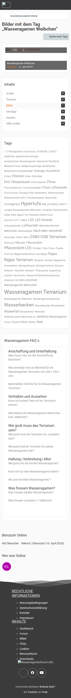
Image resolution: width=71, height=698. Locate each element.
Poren (52, 248)
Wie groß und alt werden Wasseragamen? (33, 463)
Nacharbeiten (25, 231)
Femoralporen (38, 182)
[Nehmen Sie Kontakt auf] (23, 672)
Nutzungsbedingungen (34, 602)
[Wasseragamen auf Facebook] (32, 672)
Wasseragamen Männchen (20, 285)
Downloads (27, 658)
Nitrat (19, 237)
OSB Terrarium (53, 236)
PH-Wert (37, 248)
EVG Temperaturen (17, 182)
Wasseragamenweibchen (46, 299)
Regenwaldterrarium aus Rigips (30, 254)
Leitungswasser (12, 225)
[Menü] (66, 5)
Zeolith (32, 322)
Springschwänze (44, 265)
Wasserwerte (27, 311)
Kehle (7, 215)
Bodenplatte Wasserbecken (18, 171)
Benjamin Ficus (12, 166)
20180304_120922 (46, 151)
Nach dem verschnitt (48, 231)
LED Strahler (43, 220)
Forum (24, 633)
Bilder (23, 638)
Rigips (52, 254)
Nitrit (26, 237)
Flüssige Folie (26, 192)
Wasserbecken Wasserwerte (49, 305)
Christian (12, 67)
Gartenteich (41, 192)
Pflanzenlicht (34, 242)
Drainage (39, 170)
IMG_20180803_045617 (54, 204)
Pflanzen (19, 242)
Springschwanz (27, 265)
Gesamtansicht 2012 (15, 197)
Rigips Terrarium (18, 259)
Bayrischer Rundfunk (48, 161)
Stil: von (36, 692)
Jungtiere (47, 210)
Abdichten (9, 156)
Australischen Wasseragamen (20, 161)
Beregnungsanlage (31, 166)
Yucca (7, 322)
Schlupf (48, 260)
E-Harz (7, 176)
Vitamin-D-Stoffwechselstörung (42, 275)
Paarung (8, 242)
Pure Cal (8, 254)
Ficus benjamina (13, 187)
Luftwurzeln (30, 225)
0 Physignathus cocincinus (21, 151)
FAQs (23, 643)
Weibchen (40, 311)
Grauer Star (51, 197)
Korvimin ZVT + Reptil (15, 220)
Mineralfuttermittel (49, 225)
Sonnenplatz (11, 265)
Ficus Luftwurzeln (54, 187)
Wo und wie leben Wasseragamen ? (29, 479)
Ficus (51, 182)
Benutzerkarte (28, 653)
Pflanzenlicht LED (18, 248)
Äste (40, 322)
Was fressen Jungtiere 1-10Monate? (30, 500)
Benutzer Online (14, 535)
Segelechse (59, 260)
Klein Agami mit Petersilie (24, 215)
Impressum (27, 617)
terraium (29, 270)
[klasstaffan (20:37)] (6, 566)
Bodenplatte (48, 166)
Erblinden (37, 176)
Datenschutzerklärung (33, 607)
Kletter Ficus (46, 215)
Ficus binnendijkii (32, 187)
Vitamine (9, 280)
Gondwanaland (35, 197)
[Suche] (46, 5)
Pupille (59, 248)
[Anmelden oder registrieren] (56, 5)
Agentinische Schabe (27, 156)
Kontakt (25, 612)
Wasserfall (11, 311)
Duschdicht (53, 170)
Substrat (8, 270)
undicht (8, 275)
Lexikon (24, 648)
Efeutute (18, 176)
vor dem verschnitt (26, 280)
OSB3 (34, 236)
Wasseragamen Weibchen (18, 299)
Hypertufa (31, 203)
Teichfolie (19, 270)
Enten (28, 176)
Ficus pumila (11, 192)
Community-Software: (36, 686)
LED (31, 220)
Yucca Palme (19, 322)
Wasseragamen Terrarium (35, 292)
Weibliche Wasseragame (51, 316)
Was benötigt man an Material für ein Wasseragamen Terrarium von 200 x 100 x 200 (34, 371)
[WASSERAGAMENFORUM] (6, 5)
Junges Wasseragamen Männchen (22, 210)
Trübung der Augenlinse (48, 270)
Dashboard (26, 628)
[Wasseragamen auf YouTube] (41, 672)
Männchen (10, 230)
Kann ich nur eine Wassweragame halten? (33, 471)
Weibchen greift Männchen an (20, 316)
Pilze (45, 248)
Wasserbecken (19, 305)
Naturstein (9, 237)
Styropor (59, 265)
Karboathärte (60, 210)
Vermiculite (19, 275)
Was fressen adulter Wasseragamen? (31, 492)
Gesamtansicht (56, 192)
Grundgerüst (12, 204)
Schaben (38, 260)
